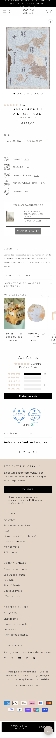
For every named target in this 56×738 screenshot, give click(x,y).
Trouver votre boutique (17, 525)
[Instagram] (5, 658)
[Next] (48, 295)
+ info (26, 159)
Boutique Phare (13, 590)
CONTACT (9, 520)
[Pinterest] (19, 658)
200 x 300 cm (34, 140)
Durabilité (9, 580)
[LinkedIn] (34, 658)
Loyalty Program (42, 675)
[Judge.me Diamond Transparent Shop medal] (34, 414)
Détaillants (10, 629)
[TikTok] (27, 658)
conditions (13, 500)
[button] (11, 105)
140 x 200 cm (13, 140)
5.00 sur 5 (36, 363)
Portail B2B (10, 613)
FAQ (6, 530)
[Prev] (42, 295)
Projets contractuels (15, 624)
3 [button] (29, 452)
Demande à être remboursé (20, 536)
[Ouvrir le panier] (52, 11)
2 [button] (24, 452)
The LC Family (12, 585)
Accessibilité (43, 679)
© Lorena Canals (28, 685)
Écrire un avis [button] (28, 396)
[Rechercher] (10, 11)
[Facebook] (12, 658)
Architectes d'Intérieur (16, 634)
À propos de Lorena (15, 569)
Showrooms (11, 618)
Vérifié (26, 424)
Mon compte (11, 546)
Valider (28, 489)
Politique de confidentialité (22, 671)
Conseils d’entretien (15, 541)
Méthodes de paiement (18, 675)
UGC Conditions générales (20, 679)
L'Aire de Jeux (12, 596)
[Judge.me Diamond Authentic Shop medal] (19, 414)
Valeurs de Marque (14, 574)
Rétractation (11, 552)
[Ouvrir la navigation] (4, 11)
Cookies (44, 671)
